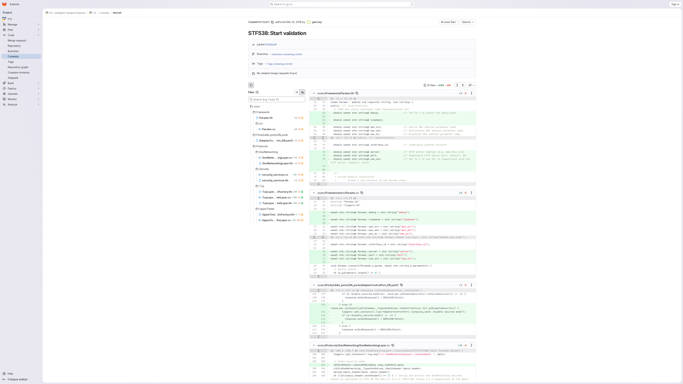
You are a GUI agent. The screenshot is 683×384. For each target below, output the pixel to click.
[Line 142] (314, 333)
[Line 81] (322, 173)
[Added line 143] (322, 319)
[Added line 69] (322, 251)
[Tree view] (302, 92)
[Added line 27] (322, 124)
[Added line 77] (322, 156)
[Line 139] (314, 301)
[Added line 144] (322, 322)
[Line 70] (314, 145)
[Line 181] (314, 358)
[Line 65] (314, 266)
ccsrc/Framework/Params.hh (335, 93)
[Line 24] (314, 127)
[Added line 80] (322, 170)
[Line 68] (322, 248)
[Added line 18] (322, 216)
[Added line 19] (322, 219)
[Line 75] (322, 148)
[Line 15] (314, 205)
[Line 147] (322, 333)
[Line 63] (314, 244)
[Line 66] (322, 241)
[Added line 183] (322, 365)
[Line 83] (322, 180)
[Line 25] (314, 131)
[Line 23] (314, 109)
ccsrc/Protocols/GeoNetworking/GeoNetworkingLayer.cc (353, 345)
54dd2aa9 (271, 44)
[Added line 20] (322, 223)
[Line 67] (322, 244)
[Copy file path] (357, 93)
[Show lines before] (318, 99)
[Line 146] (322, 329)
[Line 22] (314, 106)
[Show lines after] (323, 138)
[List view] (296, 92)
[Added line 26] (322, 120)
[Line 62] (314, 241)
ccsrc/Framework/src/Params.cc (338, 192)
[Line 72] (314, 173)
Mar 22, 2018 (294, 21)
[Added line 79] (322, 166)
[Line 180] (314, 354)
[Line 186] (322, 375)
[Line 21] (314, 102)
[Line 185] (322, 372)
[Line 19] (314, 234)
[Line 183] (314, 368)
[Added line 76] (322, 152)
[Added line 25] (322, 116)
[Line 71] (314, 148)
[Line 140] (314, 326)
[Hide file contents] (314, 93)
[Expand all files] (457, 85)
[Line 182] (314, 361)
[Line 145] (322, 326)
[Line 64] (314, 248)
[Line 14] (314, 202)
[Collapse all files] (463, 85)
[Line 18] (314, 230)
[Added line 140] (322, 304)
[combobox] (471, 85)
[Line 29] (322, 131)
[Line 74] (322, 145)
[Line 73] (322, 141)
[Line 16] (314, 209)
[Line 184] (322, 368)
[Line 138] (314, 297)
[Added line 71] (322, 258)
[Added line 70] (322, 255)
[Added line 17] (322, 212)
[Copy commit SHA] (272, 22)
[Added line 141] (322, 312)
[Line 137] (314, 294)
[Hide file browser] (251, 85)
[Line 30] (322, 134)
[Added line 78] (322, 159)
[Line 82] (322, 177)
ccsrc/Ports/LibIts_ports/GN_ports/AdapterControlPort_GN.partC (358, 284)
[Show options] (471, 93)
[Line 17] (314, 226)
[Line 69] (314, 141)
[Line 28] (322, 127)
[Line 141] (314, 329)
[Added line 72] (322, 262)
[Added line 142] (322, 315)
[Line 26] (314, 134)
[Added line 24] (322, 113)
